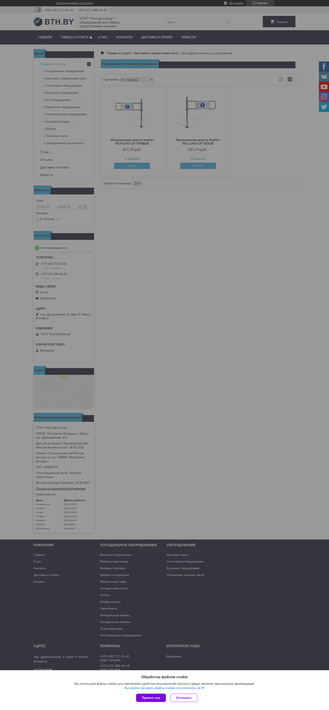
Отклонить (184, 697)
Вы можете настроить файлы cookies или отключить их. (163, 688)
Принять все (151, 697)
